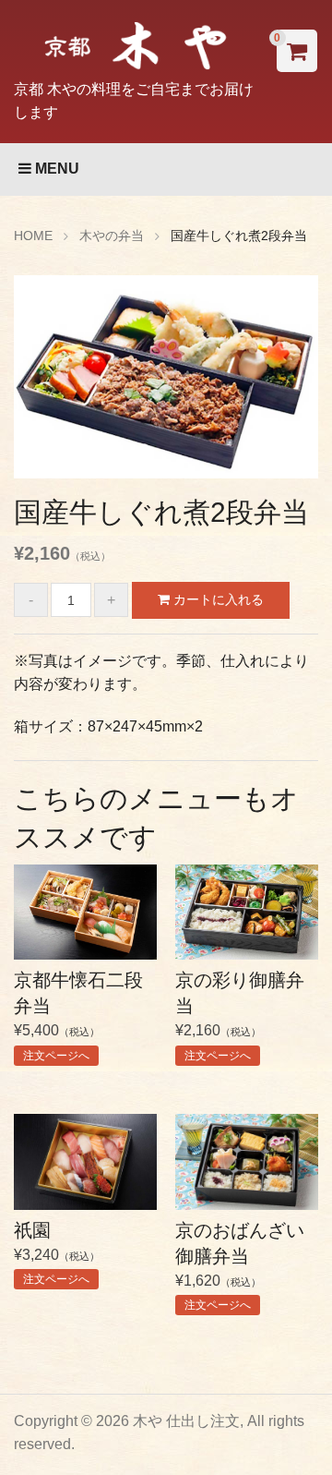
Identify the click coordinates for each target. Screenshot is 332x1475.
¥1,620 (239, 1266)
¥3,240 (57, 1253)
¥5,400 (78, 1016)
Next (290, 381)
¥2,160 (239, 1016)
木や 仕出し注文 (186, 1421)
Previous (41, 381)
